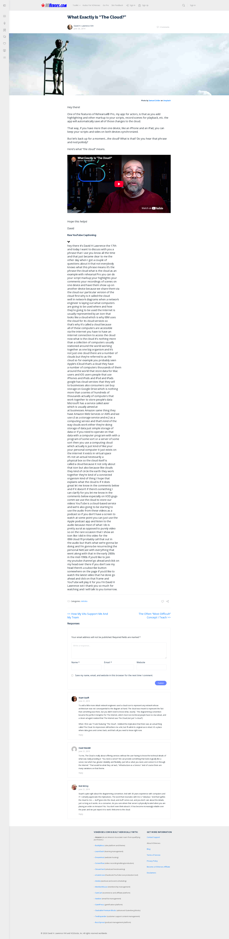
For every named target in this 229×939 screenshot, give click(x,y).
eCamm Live (100, 875)
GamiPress (99, 904)
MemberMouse (101, 887)
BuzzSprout (100, 922)
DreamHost (99, 857)
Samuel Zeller (154, 101)
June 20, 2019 (79, 28)
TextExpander (100, 916)
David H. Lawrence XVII (83, 26)
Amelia (98, 881)
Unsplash (167, 101)
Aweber (98, 898)
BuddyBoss (99, 845)
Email (108, 662)
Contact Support (153, 837)
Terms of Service (153, 855)
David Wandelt (85, 748)
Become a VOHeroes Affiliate (158, 867)
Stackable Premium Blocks (105, 910)
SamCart (98, 893)
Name (75, 662)
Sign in (193, 5)
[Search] (183, 5)
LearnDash (99, 851)
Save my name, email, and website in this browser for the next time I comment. (114, 675)
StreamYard (100, 869)
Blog (148, 849)
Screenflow (99, 863)
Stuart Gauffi (84, 697)
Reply (81, 735)
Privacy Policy (152, 861)
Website (141, 662)
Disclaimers (151, 873)
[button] (119, 238)
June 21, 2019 (84, 701)
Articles (84, 601)
